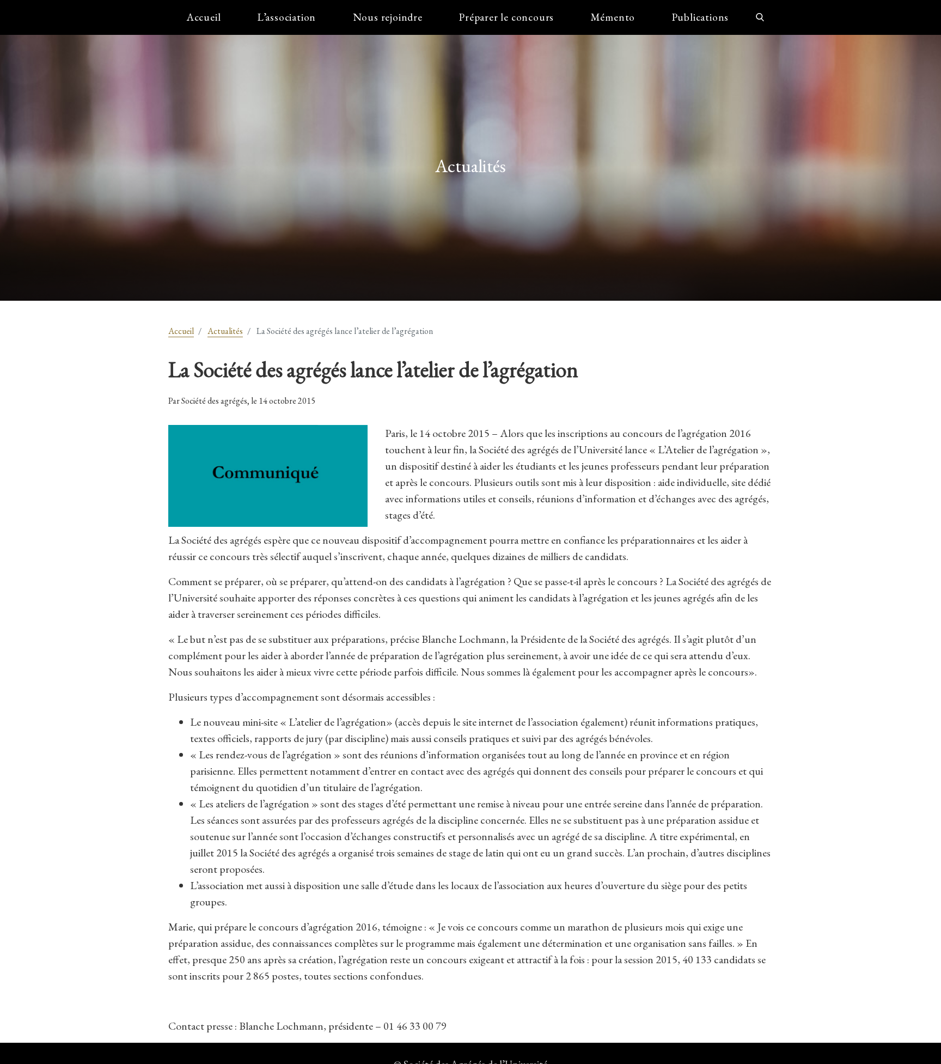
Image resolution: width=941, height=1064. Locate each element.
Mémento (613, 17)
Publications (700, 17)
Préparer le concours (506, 17)
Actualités (225, 331)
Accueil (204, 17)
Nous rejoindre (388, 17)
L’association (287, 17)
